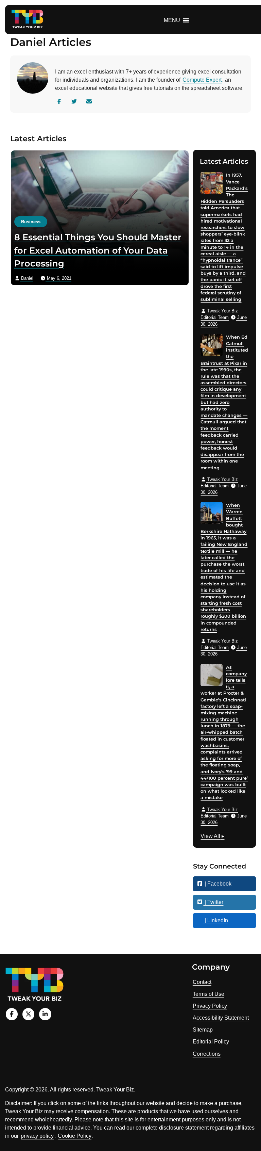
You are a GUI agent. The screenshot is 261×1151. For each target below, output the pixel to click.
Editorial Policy (211, 1041)
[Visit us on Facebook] (11, 1014)
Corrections (207, 1054)
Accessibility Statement (221, 1018)
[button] (172, 20)
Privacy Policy (210, 1006)
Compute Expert (202, 80)
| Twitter (213, 902)
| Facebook (217, 884)
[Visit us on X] (28, 1014)
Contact (202, 982)
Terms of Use (208, 994)
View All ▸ (212, 837)
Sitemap (203, 1030)
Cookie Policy (74, 1136)
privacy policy (37, 1136)
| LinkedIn (215, 920)
